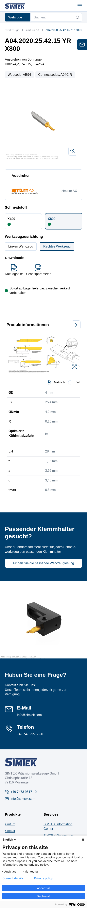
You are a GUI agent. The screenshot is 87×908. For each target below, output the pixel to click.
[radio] (49, 382)
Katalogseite (14, 274)
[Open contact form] (82, 44)
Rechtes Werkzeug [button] (57, 246)
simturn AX (32, 30)
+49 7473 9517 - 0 (30, 734)
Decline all (43, 896)
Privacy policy (43, 878)
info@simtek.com (29, 715)
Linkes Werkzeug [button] (20, 246)
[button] (23, 221)
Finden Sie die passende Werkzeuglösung (43, 563)
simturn (10, 824)
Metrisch (59, 382)
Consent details (12, 878)
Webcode (15, 17)
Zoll (77, 382)
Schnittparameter (38, 274)
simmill (10, 831)
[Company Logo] (21, 762)
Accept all (43, 888)
